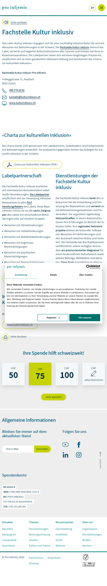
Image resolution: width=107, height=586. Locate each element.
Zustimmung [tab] (21, 275)
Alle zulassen (84, 317)
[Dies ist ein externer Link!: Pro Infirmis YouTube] (67, 445)
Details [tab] (53, 275)
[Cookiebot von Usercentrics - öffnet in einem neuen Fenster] (88, 267)
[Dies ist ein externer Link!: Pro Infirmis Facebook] (80, 445)
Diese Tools (67, 262)
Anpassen (51, 317)
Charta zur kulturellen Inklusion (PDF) (35, 164)
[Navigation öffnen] (101, 7)
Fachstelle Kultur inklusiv (74, 47)
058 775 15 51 (17, 90)
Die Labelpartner (39, 194)
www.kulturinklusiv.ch (22, 103)
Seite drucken (18, 337)
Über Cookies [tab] (86, 275)
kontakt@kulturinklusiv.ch (24, 97)
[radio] (13, 374)
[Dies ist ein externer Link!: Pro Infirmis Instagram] (80, 455)
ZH (92, 7)
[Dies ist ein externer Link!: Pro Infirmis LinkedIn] (67, 455)
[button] (15, 22)
